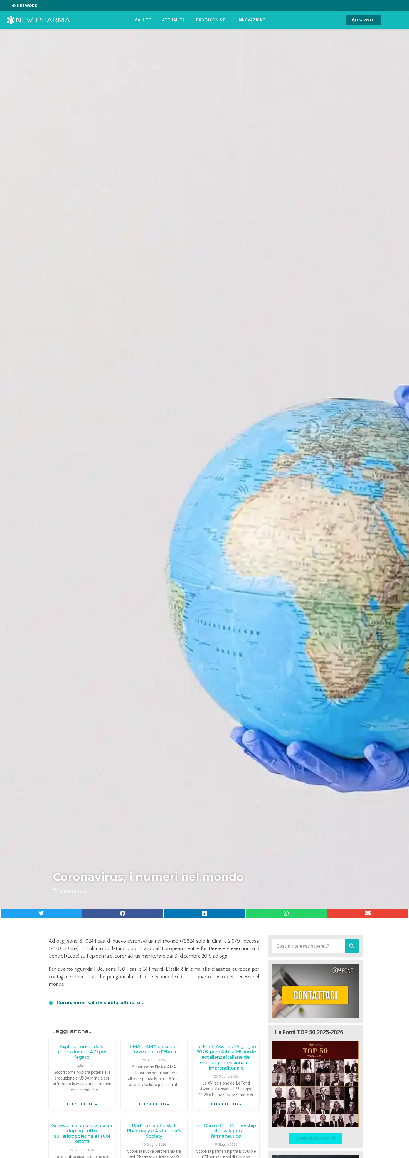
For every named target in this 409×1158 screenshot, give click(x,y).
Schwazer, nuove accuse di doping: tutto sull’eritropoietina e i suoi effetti (82, 1133)
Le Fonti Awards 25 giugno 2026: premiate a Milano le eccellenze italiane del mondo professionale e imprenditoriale (226, 1057)
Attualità (173, 20)
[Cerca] (352, 946)
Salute (143, 20)
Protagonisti (211, 20)
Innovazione (251, 20)
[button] (41, 913)
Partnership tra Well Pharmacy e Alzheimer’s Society (154, 1131)
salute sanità (103, 1002)
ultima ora (132, 1002)
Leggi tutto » (82, 1104)
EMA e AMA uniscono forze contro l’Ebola (154, 1049)
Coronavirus (70, 1002)
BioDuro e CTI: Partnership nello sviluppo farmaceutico (226, 1131)
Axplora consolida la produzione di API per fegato (82, 1052)
